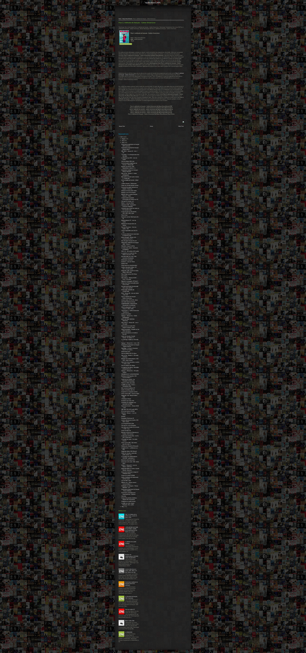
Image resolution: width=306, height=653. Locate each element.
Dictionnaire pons (125, 351)
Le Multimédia (128, 632)
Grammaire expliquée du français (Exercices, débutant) (131, 583)
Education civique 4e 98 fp (128, 246)
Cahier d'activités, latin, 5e (128, 389)
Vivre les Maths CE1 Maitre (128, 365)
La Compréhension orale (127, 423)
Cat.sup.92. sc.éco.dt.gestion (128, 425)
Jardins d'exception (126, 313)
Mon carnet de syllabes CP (128, 388)
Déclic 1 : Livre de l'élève (127, 203)
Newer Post (122, 126)
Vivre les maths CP (130, 609)
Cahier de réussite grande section (129, 185)
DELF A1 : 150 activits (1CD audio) (130, 251)
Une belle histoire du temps (128, 301)
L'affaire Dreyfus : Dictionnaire (129, 183)
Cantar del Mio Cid (126, 430)
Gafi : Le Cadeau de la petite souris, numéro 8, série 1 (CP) (131, 516)
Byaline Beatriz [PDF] (153, 3)
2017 (121, 137)
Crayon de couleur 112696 (128, 475)
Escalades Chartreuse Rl (127, 418)
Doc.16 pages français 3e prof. (129, 240)
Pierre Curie (124, 215)
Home (153, 8)
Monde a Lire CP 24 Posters (128, 192)
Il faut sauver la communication (129, 265)
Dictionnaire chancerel (127, 260)
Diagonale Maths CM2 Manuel (129, 451)
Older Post (181, 126)
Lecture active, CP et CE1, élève (129, 300)
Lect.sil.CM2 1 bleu (126, 480)
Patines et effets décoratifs (128, 382)
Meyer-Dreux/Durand (127, 18)
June (123, 142)
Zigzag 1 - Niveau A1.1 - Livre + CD (130, 343)
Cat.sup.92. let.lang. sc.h (127, 201)
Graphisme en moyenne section (129, 391)
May (123, 506)
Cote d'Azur (124, 276)
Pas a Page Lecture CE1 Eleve (129, 274)
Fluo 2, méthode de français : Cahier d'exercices (137, 23)
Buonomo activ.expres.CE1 (128, 460)
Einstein (123, 416)
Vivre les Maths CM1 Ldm (127, 161)
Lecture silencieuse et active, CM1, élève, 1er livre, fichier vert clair (131, 570)
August (124, 138)
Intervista (123, 496)
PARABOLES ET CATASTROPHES (130, 374)
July (123, 140)
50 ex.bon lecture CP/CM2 (128, 411)
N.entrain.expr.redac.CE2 (127, 400)
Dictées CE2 (124, 263)
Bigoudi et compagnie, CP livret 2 (129, 281)
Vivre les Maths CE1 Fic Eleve (129, 353)
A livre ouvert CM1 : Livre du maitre (130, 393)
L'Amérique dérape (126, 398)
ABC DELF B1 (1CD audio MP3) (129, 409)
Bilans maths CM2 (129, 620)
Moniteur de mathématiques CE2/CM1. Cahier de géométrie (131, 556)
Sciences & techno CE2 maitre (129, 190)
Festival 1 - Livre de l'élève (128, 261)
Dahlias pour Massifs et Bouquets (129, 446)
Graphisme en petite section (128, 501)
